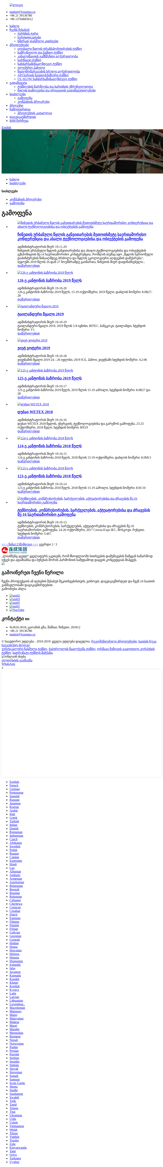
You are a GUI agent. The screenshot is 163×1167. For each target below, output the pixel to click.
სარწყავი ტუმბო (29, 60)
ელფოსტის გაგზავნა (17, 660)
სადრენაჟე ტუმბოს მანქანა (32, 652)
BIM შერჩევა (19, 120)
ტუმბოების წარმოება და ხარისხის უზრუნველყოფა (55, 86)
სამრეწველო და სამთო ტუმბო (40, 52)
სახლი (14, 26)
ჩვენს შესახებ (19, 29)
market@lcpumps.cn (22, 12)
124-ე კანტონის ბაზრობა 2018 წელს (49, 446)
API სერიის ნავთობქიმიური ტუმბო (43, 75)
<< (3, 544)
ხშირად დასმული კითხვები (37, 41)
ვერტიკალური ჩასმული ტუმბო (24, 649)
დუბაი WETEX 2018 (35, 412)
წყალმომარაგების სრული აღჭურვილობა (48, 71)
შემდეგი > (27, 544)
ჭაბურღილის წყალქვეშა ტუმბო (72, 649)
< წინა (10, 544)
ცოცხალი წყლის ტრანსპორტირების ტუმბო (49, 48)
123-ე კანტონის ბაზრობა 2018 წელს (49, 476)
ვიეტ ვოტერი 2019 (33, 348)
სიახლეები (18, 94)
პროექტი (16, 105)
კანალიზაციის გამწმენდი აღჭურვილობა (47, 56)
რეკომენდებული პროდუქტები (114, 641)
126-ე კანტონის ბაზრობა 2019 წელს (49, 280)
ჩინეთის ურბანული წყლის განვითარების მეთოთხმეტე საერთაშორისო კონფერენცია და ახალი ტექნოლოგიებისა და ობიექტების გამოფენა (81, 236)
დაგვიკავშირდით (23, 117)
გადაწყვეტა (18, 82)
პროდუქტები (19, 45)
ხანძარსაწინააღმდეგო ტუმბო (39, 64)
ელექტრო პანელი (31, 67)
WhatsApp (8, 664)
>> (36, 544)
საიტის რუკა (147, 641)
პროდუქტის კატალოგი (34, 113)
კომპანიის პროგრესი (33, 101)
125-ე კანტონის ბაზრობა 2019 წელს (49, 378)
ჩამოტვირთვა (20, 109)
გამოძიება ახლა (14, 588)
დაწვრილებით (28, 265)
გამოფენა (24, 98)
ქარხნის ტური (27, 33)
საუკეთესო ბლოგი (16, 645)
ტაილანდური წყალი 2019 (40, 314)
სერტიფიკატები (29, 37)
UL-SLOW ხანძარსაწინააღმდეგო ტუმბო (47, 79)
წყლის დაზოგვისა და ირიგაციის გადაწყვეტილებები (56, 90)
